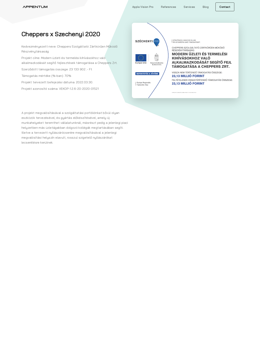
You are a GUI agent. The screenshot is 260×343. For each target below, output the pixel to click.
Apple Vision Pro (142, 7)
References (168, 7)
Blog (206, 7)
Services (189, 7)
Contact (224, 7)
